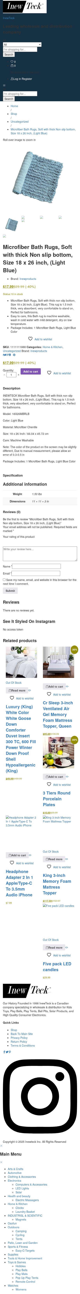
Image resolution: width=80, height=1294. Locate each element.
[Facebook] (4, 1052)
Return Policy (19, 1041)
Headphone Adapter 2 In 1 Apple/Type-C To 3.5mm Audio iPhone (19, 883)
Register (27, 79)
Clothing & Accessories (22, 1177)
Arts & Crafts (15, 1169)
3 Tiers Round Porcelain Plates (56, 798)
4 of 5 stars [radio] (21, 541)
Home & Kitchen (53, 347)
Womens (21, 1289)
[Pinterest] (9, 1052)
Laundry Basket (25, 1212)
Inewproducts (28, 279)
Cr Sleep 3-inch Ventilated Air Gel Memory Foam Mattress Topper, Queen (58, 714)
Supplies (13, 1254)
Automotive (15, 1173)
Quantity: (8, 370)
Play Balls (21, 1270)
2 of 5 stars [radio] (10, 541)
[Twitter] (7, 1052)
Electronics (14, 1180)
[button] (54, 686)
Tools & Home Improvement (25, 1258)
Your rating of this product (19, 537)
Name (7, 566)
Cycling (20, 1235)
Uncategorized (12, 351)
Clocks (20, 1208)
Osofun (12, 1223)
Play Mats (22, 1274)
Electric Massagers (27, 1200)
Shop (14, 1030)
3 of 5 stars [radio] (16, 541)
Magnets (21, 1219)
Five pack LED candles (57, 966)
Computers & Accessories (31, 1184)
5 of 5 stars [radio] (27, 541)
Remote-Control (25, 1282)
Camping (21, 1231)
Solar (19, 1192)
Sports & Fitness (18, 1247)
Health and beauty (19, 1196)
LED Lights (22, 1188)
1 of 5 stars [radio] (5, 541)
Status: (7, 294)
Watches (13, 1285)
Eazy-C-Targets (25, 1250)
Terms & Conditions (23, 1045)
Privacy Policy (19, 1038)
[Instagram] (40, 1138)
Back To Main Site (22, 1034)
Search (8, 54)
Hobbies (21, 1266)
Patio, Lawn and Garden (23, 1243)
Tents (19, 1239)
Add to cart (30, 371)
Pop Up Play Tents (27, 1278)
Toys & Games (17, 1262)
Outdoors (13, 1227)
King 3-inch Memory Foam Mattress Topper (57, 884)
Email (7, 573)
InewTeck (9, 18)
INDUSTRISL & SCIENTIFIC (25, 1215)
